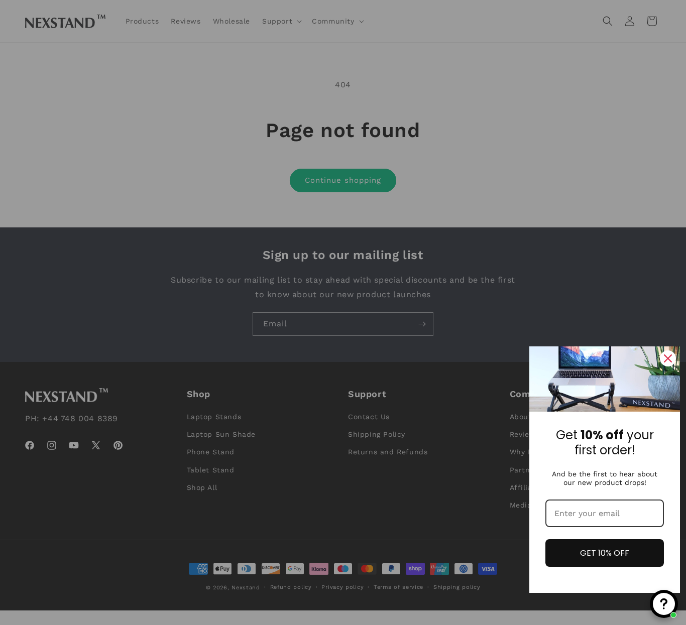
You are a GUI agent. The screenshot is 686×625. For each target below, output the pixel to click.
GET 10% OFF (604, 553)
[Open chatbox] (664, 604)
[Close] (668, 358)
